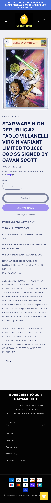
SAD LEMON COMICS (20, 495)
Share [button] (9, 361)
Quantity (6, 180)
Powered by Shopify (38, 495)
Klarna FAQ (11, 454)
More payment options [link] (25, 215)
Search (9, 434)
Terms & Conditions (15, 460)
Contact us (11, 447)
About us (10, 440)
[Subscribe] (42, 422)
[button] (6, 20)
